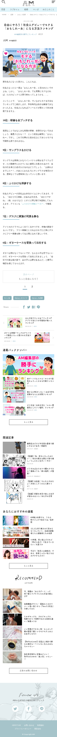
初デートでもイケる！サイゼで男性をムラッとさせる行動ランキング (40, 381)
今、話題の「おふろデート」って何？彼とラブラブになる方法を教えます (38, 593)
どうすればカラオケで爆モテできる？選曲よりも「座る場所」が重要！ (40, 471)
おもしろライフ (21, 298)
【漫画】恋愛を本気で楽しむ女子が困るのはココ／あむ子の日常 (40, 495)
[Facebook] (24, 307)
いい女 (7, 298)
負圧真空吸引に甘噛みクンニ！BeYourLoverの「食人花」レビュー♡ (38, 656)
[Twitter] (29, 307)
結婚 (26, 9)
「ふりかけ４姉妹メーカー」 (32, 204)
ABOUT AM (16, 725)
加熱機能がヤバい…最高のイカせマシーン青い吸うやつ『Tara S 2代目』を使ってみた (38, 606)
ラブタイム (14, 9)
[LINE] (38, 307)
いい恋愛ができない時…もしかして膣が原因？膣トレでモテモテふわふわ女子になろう (38, 631)
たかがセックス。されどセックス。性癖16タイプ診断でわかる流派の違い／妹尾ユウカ (38, 619)
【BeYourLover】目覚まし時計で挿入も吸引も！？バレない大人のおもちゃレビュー (38, 644)
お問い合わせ (29, 725)
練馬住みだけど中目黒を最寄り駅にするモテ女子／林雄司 (40, 445)
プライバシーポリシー (23, 729)
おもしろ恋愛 (21, 14)
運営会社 (37, 729)
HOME (4, 14)
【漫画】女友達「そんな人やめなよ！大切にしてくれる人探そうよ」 (40, 483)
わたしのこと (48, 9)
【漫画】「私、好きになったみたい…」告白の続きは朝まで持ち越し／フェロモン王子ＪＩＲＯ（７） (40, 458)
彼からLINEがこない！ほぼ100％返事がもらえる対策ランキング (40, 393)
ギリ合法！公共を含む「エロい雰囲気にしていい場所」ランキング (40, 406)
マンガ (36, 9)
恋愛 (3, 9)
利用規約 (40, 725)
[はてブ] (33, 307)
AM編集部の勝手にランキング (25, 34)
